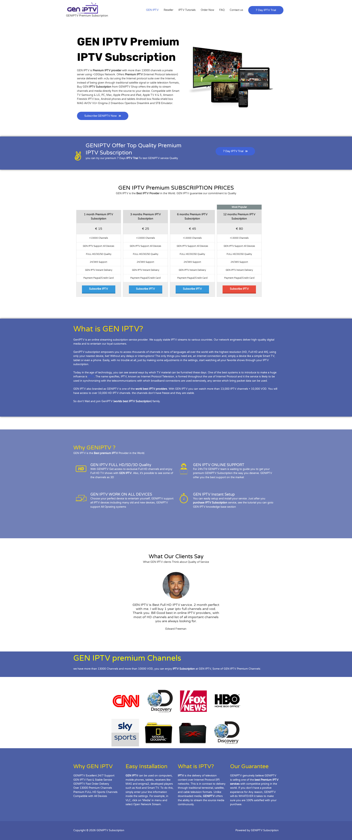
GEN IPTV (152, 10)
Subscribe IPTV (98, 288)
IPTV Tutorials (187, 10)
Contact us (236, 10)
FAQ (222, 10)
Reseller (168, 10)
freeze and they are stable (178, 393)
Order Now (207, 10)
